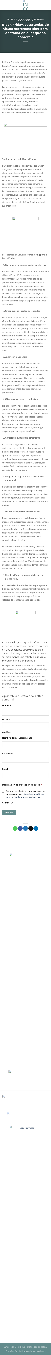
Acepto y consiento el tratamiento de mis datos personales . (25, 794)
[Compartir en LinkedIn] (35, 828)
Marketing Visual (34, 19)
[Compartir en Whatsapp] (15, 828)
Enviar (9, 812)
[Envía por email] (30, 828)
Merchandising (25, 21)
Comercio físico (15, 19)
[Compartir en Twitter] (25, 828)
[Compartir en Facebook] (20, 828)
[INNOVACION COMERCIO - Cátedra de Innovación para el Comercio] (25, 5)
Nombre (6, 719)
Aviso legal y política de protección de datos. (25, 1347)
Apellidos (7, 732)
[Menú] (47, 4)
